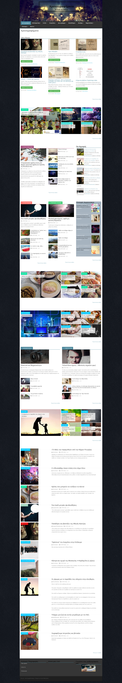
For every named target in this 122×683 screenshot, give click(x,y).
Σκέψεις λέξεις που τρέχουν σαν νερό (86, 428)
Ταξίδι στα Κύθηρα (63, 238)
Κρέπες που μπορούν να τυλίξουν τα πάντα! (33, 276)
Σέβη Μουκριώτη (88, 155)
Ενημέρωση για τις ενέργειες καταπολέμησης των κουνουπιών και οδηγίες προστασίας (68, 417)
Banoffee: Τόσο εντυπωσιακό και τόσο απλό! (67, 291)
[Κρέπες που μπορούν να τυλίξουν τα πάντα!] (41, 284)
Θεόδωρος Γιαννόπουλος (87, 62)
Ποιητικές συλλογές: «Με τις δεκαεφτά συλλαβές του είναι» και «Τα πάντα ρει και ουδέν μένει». (60, 81)
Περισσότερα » (79, 208)
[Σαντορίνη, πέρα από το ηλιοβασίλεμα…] (53, 255)
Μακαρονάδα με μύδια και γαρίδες (87, 276)
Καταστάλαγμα (71, 23)
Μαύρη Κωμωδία (25, 312)
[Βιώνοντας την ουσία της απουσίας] (25, 241)
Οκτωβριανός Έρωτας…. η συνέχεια (68, 316)
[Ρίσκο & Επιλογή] (53, 151)
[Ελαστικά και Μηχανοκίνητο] (35, 356)
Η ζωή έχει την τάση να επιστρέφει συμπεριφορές (87, 330)
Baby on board (34, 378)
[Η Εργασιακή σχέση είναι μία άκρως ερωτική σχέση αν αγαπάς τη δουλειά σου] (33, 154)
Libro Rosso (24, 523)
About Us (23, 667)
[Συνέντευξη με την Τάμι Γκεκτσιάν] (66, 396)
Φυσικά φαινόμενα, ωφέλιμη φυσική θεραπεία (58, 219)
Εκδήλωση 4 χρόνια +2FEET (81, 204)
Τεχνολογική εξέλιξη (27, 315)
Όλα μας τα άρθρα (97, 652)
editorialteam (85, 91)
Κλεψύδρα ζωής (80, 52)
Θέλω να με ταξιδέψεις (67, 112)
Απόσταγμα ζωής (36, 23)
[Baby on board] (25, 381)
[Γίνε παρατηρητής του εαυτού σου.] (25, 255)
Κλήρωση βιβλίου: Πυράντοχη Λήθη (86, 80)
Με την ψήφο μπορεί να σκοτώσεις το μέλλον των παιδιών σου (64, 180)
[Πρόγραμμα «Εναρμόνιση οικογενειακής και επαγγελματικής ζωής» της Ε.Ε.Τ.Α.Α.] (41, 120)
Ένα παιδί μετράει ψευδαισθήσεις (33, 218)
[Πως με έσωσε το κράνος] (25, 396)
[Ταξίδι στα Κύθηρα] (53, 240)
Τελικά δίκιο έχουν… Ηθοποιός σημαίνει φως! (79, 365)
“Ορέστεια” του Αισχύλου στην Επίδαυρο (67, 542)
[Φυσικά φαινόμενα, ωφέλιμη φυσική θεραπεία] (61, 210)
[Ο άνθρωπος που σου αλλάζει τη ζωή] (53, 166)
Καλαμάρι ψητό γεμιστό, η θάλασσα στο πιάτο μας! (68, 277)
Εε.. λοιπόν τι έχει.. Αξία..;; (37, 246)
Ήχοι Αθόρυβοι (52, 51)
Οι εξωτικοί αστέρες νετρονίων (82, 225)
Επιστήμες (80, 23)
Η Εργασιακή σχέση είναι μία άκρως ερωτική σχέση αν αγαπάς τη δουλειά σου (33, 164)
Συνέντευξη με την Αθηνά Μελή (82, 214)
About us (32, 26)
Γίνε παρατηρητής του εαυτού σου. (38, 254)
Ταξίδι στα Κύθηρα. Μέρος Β (65, 230)
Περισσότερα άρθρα (96, 99)
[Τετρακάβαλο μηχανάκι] (25, 388)
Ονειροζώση (52, 23)
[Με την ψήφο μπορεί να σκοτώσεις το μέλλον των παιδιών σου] (53, 181)
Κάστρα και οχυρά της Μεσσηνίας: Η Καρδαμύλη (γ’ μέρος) (73, 561)
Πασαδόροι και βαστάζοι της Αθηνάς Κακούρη (32, 52)
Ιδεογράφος (24, 505)
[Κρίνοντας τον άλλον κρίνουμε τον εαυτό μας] (53, 158)
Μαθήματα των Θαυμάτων (27, 614)
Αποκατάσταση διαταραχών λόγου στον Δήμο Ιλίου (68, 429)
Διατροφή (24, 273)
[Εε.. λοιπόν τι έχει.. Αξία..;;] (25, 248)
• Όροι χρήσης (24, 663)
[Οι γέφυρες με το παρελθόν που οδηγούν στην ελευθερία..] (41, 422)
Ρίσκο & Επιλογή (62, 149)
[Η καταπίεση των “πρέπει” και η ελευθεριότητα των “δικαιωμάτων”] (25, 232)
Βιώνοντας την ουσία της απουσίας (37, 239)
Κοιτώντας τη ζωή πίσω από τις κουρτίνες (68, 126)
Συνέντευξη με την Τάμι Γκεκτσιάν (80, 393)
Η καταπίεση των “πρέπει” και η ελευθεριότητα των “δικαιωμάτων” (38, 232)
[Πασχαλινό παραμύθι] (91, 113)
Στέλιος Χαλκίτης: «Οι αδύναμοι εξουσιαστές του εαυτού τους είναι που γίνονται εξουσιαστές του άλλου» (86, 386)
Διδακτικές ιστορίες (67, 109)
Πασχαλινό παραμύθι (87, 112)
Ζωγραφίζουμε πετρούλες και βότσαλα (66, 633)
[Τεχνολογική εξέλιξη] (41, 323)
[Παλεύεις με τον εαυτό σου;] (53, 173)
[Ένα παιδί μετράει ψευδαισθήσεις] (33, 210)
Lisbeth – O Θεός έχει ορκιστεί (30, 79)
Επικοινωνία (24, 671)
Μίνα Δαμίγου (57, 93)
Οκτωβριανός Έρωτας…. (68, 329)
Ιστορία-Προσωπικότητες (27, 560)
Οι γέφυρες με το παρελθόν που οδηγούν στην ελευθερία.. (33, 415)
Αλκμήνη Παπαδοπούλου (32, 63)
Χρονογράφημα (61, 23)
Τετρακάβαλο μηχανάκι (36, 386)
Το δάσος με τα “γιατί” (87, 125)
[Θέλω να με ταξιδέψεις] (71, 113)
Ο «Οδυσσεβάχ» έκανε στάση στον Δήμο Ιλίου (68, 468)
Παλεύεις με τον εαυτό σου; (65, 171)
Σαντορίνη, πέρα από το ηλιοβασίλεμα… (64, 253)
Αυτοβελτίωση (85, 425)
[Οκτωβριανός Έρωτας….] (71, 330)
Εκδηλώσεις (24, 633)
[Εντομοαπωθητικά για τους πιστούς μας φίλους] (53, 247)
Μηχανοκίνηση (89, 23)
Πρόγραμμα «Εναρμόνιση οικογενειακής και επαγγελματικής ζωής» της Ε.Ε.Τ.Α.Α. (32, 113)
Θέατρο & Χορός (25, 449)
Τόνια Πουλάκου (88, 165)
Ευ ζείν (44, 23)
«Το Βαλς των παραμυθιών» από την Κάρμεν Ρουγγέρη (72, 450)
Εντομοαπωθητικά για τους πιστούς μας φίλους (65, 246)
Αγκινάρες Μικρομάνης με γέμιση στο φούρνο (87, 290)
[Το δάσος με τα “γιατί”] (91, 127)
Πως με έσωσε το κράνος (37, 393)
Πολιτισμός (24, 26)
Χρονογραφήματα (26, 23)
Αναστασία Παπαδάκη (31, 90)
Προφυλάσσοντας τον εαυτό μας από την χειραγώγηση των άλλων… (87, 416)
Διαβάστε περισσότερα (27, 61)
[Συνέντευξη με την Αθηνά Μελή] (66, 381)
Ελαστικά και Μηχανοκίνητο (31, 365)
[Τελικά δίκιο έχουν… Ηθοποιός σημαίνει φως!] (76, 356)
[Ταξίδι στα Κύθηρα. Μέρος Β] (53, 232)
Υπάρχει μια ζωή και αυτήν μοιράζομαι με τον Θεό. (70, 615)
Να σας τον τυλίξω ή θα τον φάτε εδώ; (88, 316)
